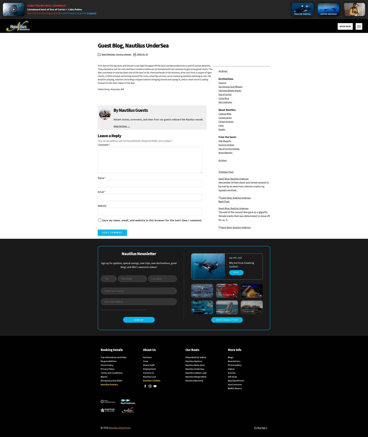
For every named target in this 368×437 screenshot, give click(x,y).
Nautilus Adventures (120, 428)
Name (102, 178)
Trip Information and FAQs (113, 357)
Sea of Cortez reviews (228, 148)
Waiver (104, 376)
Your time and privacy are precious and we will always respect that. (123, 310)
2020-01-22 (142, 54)
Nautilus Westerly (194, 380)
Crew (221, 125)
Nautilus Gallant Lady (196, 373)
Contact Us (148, 373)
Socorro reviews (123, 54)
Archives (222, 160)
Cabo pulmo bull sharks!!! (46, 6)
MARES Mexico (235, 388)
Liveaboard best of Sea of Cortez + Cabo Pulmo (54, 9)
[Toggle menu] (359, 26)
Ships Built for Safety (195, 357)
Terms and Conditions (111, 373)
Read (236, 272)
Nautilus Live (149, 376)
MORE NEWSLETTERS (227, 320)
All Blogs (222, 71)
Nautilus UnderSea (194, 369)
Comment (104, 145)
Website (102, 206)
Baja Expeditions (236, 380)
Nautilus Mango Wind (195, 376)
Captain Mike (224, 113)
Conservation (225, 117)
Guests (221, 129)
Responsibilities (109, 361)
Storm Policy (107, 365)
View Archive (122, 126)
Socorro (222, 82)
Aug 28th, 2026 (235, 257)
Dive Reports (224, 141)
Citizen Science (225, 121)
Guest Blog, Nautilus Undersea (233, 178)
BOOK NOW (345, 26)
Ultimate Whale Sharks (229, 90)
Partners (147, 357)
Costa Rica (223, 98)
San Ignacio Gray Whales (230, 86)
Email (102, 192)
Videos (231, 369)
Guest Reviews (108, 54)
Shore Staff (148, 365)
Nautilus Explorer (193, 361)
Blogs (230, 357)
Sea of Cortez (225, 94)
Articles (232, 373)
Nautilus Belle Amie (195, 365)
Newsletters (234, 361)
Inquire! (92, 13)
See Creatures (225, 102)
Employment (149, 369)
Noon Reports (225, 152)
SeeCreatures (235, 384)
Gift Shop (232, 376)
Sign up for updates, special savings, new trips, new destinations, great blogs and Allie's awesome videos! (139, 265)
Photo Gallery (234, 365)
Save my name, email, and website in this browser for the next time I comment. (152, 220)
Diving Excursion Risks (111, 380)
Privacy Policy (107, 369)
